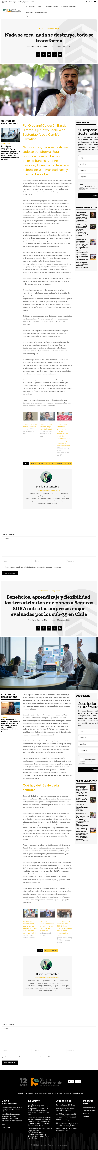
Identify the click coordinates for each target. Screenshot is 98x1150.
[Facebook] (86, 1)
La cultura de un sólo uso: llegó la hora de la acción (46, 426)
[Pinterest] (49, 54)
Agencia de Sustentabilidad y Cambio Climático (51, 463)
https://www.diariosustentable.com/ (47, 490)
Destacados (5, 143)
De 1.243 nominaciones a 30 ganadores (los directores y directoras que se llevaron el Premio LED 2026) (66, 1117)
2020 (41, 29)
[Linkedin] (60, 54)
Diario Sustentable (39, 46)
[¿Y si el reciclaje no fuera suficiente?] (30, 416)
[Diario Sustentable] (47, 477)
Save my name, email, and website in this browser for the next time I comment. (33, 567)
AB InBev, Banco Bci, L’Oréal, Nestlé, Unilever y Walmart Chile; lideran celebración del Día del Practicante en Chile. (24, 522)
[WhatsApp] (54, 54)
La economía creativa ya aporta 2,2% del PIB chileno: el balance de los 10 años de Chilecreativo (82, 217)
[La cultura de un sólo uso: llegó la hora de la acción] (47, 416)
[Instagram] (89, 1)
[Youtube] (94, 1)
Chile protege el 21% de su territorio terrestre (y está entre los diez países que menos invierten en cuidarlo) (68, 1108)
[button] (27, 16)
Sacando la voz (53, 29)
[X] (92, 1)
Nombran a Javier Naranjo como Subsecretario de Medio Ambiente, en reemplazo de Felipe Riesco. (73, 521)
